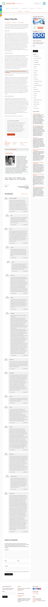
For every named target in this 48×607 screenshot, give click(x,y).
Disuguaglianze (36, 62)
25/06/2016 (14, 224)
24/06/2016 (14, 22)
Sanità (35, 97)
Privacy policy (20, 596)
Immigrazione (36, 74)
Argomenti (7, 8)
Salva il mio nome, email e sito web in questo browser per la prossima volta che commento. (17, 571)
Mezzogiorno (36, 89)
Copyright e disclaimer (21, 595)
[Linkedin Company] (38, 589)
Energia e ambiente (37, 64)
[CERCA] (44, 3)
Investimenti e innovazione (38, 85)
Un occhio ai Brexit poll (36, 113)
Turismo (35, 106)
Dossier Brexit (15, 142)
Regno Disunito (11, 19)
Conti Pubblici (36, 60)
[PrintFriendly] (1, 13)
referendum (11, 179)
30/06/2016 (13, 531)
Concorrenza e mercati (37, 58)
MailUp (34, 598)
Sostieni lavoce (27, 11)
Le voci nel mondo (35, 593)
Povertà (35, 95)
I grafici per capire (24, 8)
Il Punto (6, 186)
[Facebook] (1, 6)
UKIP (18, 179)
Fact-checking (39, 8)
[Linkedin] (1, 10)
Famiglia (35, 66)
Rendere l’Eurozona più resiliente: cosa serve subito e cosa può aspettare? (23, 187)
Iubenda (34, 599)
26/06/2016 (14, 355)
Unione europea (21, 22)
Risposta (26, 211)
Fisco (35, 68)
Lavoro (35, 87)
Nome (6, 560)
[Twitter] (1, 8)
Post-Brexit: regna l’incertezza (38, 125)
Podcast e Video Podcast (15, 8)
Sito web (6, 566)
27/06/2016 (13, 422)
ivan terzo (12, 275)
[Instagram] (37, 589)
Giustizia (35, 72)
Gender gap (36, 70)
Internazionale (36, 83)
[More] (1, 15)
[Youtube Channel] (40, 589)
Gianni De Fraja (7, 22)
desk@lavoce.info (20, 590)
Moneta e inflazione (37, 91)
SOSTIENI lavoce (11, 134)
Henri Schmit (12, 493)
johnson (6, 179)
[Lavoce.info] (9, 3)
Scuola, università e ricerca (38, 99)
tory (15, 179)
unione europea (23, 179)
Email (18, 560)
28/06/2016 (14, 489)
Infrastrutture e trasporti (38, 81)
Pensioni (35, 93)
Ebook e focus (32, 8)
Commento (7, 549)
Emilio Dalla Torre (35, 600)
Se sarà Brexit (35, 137)
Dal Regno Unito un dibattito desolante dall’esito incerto (7, 143)
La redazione (20, 11)
